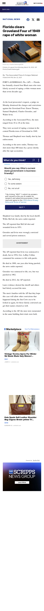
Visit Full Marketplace (32, 329)
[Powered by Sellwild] (36, 460)
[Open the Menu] (4, 3)
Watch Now (37, 3)
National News (11, 19)
